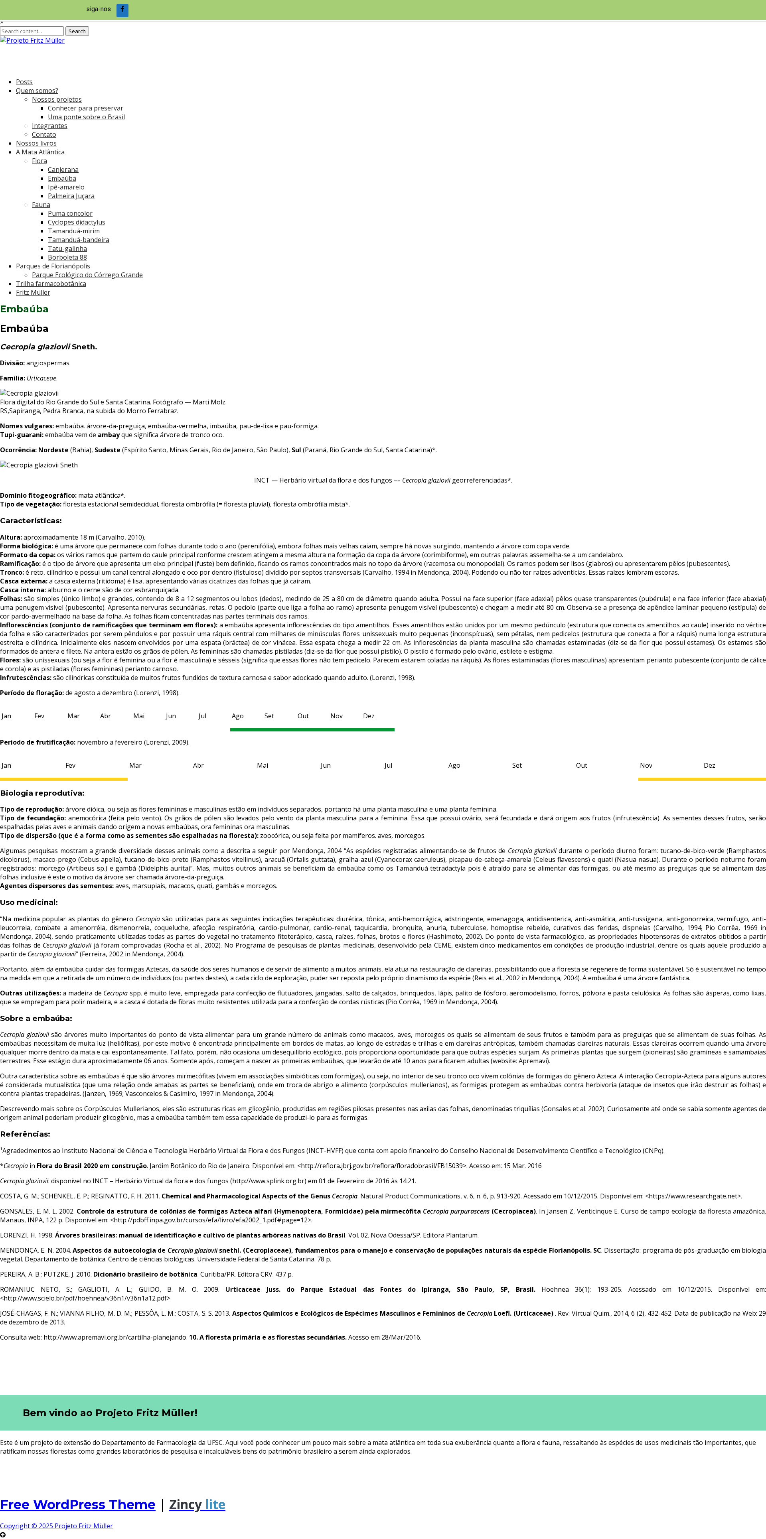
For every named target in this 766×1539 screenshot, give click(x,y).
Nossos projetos (57, 99)
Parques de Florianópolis (53, 266)
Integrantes (49, 125)
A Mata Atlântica (40, 152)
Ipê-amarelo (66, 187)
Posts (24, 81)
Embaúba (62, 178)
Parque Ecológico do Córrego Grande (87, 274)
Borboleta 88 (67, 257)
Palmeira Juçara (71, 195)
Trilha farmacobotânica (51, 283)
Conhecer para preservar (85, 108)
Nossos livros (36, 143)
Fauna (41, 204)
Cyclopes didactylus (76, 222)
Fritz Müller (33, 292)
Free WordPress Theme (78, 1504)
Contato (44, 134)
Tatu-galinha (67, 248)
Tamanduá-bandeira (78, 239)
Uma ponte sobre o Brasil (86, 116)
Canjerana (63, 169)
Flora (39, 160)
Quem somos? (37, 90)
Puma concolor (70, 213)
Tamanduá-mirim (74, 231)
